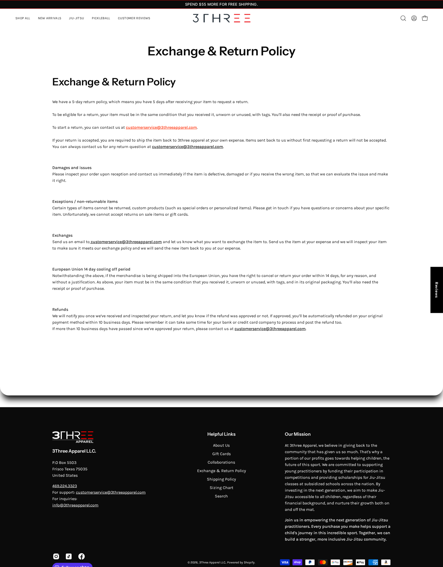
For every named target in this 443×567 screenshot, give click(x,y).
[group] (221, 4)
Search (221, 495)
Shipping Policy (221, 478)
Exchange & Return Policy (221, 470)
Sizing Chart (221, 487)
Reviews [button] (437, 290)
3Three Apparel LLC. (74, 451)
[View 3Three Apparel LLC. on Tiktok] (68, 556)
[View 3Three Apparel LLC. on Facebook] (81, 556)
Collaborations (221, 462)
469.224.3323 (64, 485)
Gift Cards (221, 453)
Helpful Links (221, 433)
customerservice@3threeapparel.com (161, 127)
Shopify (249, 562)
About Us (221, 445)
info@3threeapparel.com (75, 504)
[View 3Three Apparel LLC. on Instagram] (55, 556)
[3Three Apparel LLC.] (221, 18)
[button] (76, 18)
